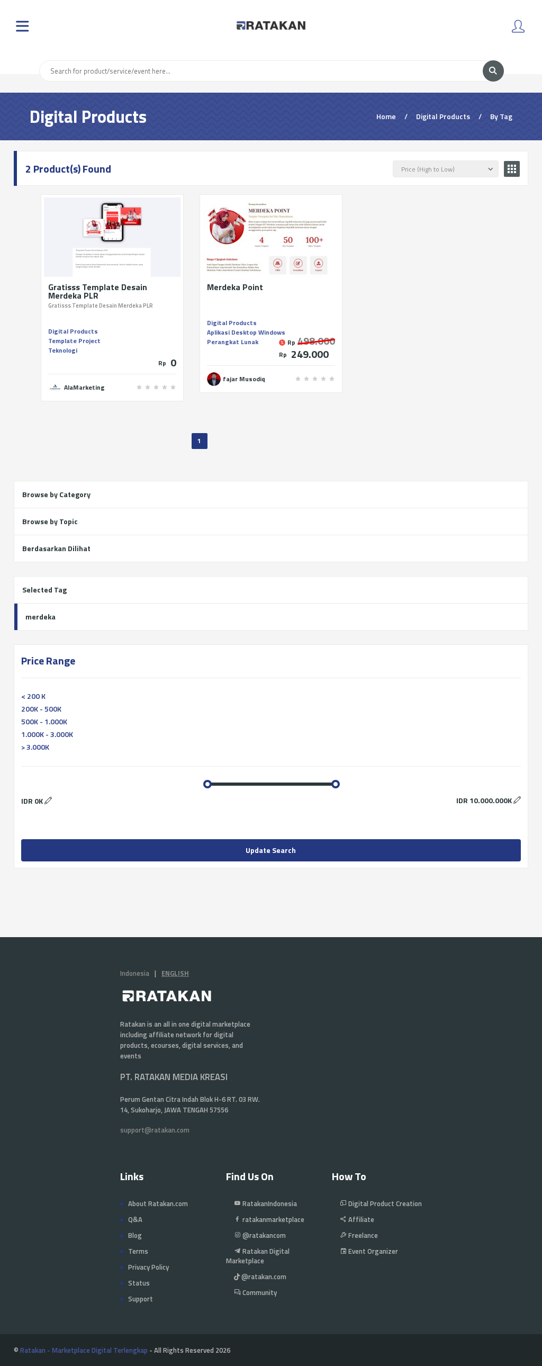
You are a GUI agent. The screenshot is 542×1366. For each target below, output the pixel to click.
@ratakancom (263, 1235)
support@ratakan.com (154, 1130)
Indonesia (134, 973)
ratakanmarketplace (272, 1219)
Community (259, 1292)
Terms (138, 1251)
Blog (135, 1235)
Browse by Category (56, 494)
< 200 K (33, 696)
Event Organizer (372, 1251)
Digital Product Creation (384, 1203)
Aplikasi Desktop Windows (246, 332)
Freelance (362, 1235)
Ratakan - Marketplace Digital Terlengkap (84, 1350)
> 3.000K (35, 746)
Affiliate (360, 1219)
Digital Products (73, 331)
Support (140, 1298)
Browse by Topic (50, 521)
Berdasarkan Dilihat (56, 548)
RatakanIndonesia (269, 1203)
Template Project (74, 341)
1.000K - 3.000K (47, 734)
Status (139, 1283)
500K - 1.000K (44, 721)
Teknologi (62, 350)
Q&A (135, 1219)
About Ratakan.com (158, 1203)
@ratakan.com (263, 1276)
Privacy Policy (148, 1267)
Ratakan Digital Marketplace (258, 1256)
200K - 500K (41, 708)
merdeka (40, 616)
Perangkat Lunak (232, 342)
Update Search (271, 850)
